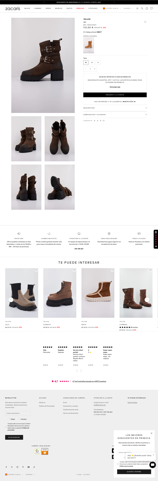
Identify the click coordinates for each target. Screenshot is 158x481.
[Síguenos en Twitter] (12, 467)
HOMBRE (37, 8)
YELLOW (87, 19)
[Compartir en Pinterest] (100, 121)
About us (42, 402)
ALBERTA (47, 324)
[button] (77, 370)
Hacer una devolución (70, 413)
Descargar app (115, 87)
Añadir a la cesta (115, 95)
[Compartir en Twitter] (97, 121)
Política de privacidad (126, 466)
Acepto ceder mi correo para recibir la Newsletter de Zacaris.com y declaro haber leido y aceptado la (135, 464)
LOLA (7, 324)
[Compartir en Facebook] (94, 121)
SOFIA (83, 324)
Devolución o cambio (70, 406)
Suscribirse (14, 437)
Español (127, 8)
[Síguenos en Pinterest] (23, 467)
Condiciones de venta (70, 410)
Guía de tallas (132, 402)
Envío (65, 402)
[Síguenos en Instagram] (17, 467)
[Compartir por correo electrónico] (103, 121)
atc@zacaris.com (100, 405)
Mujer (13, 419)
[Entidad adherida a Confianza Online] (41, 451)
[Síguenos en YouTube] (29, 467)
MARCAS (58, 8)
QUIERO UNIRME (134, 472)
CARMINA (123, 324)
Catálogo (93, 8)
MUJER (27, 8)
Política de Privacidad (46, 406)
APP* (99, 1)
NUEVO (69, 8)
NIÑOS (48, 8)
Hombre (24, 419)
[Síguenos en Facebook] (6, 467)
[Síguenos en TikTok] (34, 467)
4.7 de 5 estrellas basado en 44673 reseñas (89, 381)
